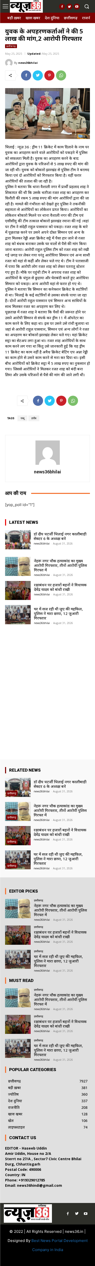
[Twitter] (69, 7)
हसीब (33, 418)
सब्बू (22, 418)
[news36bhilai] (9, 63)
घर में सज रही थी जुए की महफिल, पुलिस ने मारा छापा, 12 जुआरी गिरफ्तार (58, 613)
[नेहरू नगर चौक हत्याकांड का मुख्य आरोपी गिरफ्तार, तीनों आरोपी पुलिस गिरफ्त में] (18, 566)
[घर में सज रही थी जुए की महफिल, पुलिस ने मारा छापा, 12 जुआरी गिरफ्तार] (18, 614)
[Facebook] (62, 7)
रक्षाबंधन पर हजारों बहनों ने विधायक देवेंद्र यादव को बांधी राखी (60, 587)
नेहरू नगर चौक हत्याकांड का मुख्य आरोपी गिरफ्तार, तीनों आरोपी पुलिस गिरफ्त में (60, 565)
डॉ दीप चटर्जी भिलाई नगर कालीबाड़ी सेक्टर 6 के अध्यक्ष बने (60, 536)
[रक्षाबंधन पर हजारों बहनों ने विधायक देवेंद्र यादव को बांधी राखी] (18, 590)
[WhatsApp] (61, 75)
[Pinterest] (49, 75)
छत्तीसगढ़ (11, 46)
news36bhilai (28, 63)
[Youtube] (77, 7)
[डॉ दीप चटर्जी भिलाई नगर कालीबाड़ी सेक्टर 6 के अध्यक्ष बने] (18, 539)
